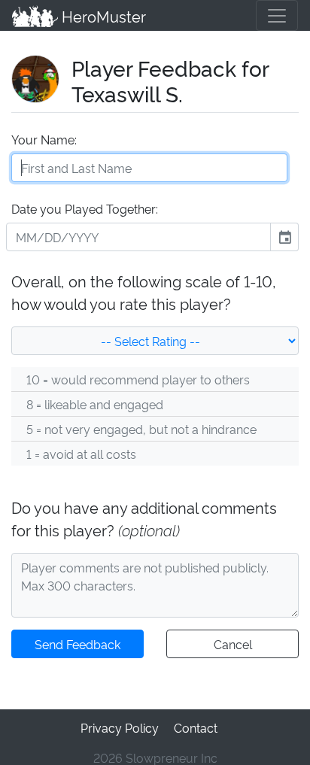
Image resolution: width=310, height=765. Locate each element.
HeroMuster (102, 15)
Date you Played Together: (84, 208)
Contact (195, 727)
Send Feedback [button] (77, 644)
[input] (138, 237)
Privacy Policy (120, 727)
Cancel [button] (233, 644)
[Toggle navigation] (277, 15)
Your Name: (44, 139)
